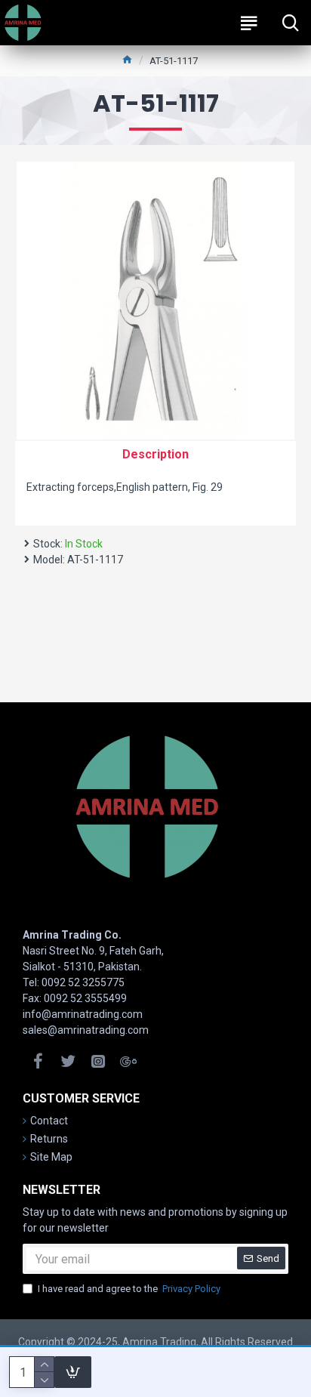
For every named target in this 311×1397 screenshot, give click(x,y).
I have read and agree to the (129, 1288)
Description (155, 454)
